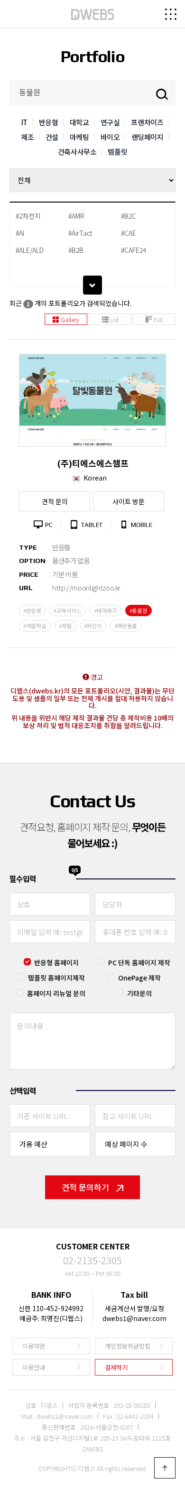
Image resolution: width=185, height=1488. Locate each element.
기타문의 (139, 993)
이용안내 (33, 1367)
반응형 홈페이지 (56, 962)
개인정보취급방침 (127, 1345)
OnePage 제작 (139, 977)
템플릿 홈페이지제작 (56, 977)
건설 (52, 137)
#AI (20, 233)
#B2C (128, 216)
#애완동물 (126, 625)
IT (24, 122)
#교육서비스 (68, 610)
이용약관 (33, 1345)
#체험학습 (34, 625)
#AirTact (80, 233)
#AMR (76, 216)
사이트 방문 (128, 501)
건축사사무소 (77, 152)
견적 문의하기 (85, 1187)
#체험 (65, 625)
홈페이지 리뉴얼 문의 (56, 993)
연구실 (110, 122)
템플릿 (117, 152)
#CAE (128, 233)
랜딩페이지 (147, 137)
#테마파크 (105, 610)
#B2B (75, 250)
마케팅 (79, 137)
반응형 (48, 122)
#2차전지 (28, 216)
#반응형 (32, 610)
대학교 (79, 122)
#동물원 (139, 610)
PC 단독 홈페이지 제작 (139, 962)
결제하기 (116, 1367)
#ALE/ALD (30, 250)
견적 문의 (55, 501)
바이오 (110, 137)
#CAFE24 (133, 250)
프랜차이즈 (147, 122)
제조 (27, 137)
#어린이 (93, 625)
